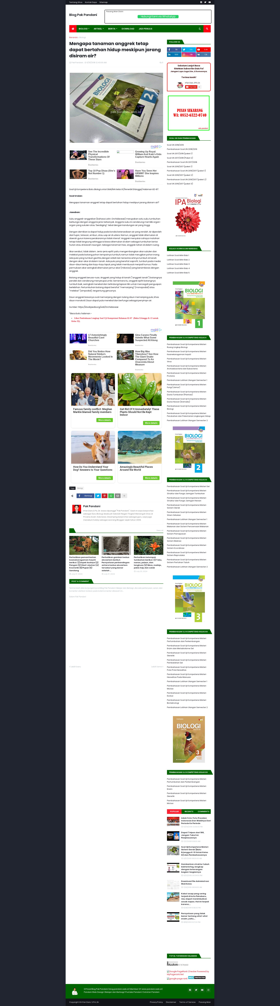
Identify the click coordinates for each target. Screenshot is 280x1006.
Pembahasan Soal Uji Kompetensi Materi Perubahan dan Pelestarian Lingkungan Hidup (189, 415)
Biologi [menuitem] (83, 28)
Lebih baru (76, 666)
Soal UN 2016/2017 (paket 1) (179, 166)
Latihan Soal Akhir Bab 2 (178, 259)
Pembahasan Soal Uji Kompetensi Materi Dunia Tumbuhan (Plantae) (186, 393)
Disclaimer (171, 1002)
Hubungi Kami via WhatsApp (158, 16)
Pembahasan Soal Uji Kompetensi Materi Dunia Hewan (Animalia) (186, 400)
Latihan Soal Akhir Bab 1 (178, 255)
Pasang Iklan (205, 1002)
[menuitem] (73, 28)
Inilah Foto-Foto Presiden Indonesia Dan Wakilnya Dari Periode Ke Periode (196, 821)
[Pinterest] (104, 495)
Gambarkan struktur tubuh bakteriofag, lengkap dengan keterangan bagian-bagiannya (195, 868)
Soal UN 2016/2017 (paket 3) (180, 183)
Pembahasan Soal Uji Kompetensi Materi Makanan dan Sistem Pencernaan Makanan (188, 525)
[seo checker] (177, 978)
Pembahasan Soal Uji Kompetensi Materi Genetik (186, 654)
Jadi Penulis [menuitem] (145, 28)
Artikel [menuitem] (98, 28)
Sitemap (103, 2)
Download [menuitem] (128, 28)
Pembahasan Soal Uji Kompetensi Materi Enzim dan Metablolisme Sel (186, 647)
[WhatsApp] (111, 495)
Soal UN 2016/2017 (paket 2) (180, 175)
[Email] (118, 495)
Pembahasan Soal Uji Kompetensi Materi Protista (186, 374)
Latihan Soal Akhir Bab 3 (178, 264)
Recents (189, 811)
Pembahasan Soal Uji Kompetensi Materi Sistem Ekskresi (186, 539)
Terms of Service (187, 1002)
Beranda (73, 37)
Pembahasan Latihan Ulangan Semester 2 (187, 420)
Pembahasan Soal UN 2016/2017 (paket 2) (186, 179)
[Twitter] (98, 495)
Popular (174, 811)
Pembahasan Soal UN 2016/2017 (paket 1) (186, 170)
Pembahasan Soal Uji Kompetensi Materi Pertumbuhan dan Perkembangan (186, 640)
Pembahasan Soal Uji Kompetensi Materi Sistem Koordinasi (186, 546)
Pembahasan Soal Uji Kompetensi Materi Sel (188, 486)
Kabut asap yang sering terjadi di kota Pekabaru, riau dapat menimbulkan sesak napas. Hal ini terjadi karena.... (195, 899)
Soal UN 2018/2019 (175, 145)
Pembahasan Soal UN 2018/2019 (182, 149)
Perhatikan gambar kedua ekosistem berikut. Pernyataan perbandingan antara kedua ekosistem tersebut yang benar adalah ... (116, 564)
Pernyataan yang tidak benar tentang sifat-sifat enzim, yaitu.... (194, 916)
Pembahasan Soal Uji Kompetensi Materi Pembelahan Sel (186, 661)
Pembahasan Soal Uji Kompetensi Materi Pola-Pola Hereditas (186, 668)
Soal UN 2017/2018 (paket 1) (179, 153)
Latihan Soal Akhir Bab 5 (178, 272)
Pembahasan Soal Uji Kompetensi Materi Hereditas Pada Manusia (186, 676)
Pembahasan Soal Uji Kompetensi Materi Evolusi (186, 694)
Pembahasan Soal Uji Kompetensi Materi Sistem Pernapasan (186, 532)
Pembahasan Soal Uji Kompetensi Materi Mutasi (186, 687)
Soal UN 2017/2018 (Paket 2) (180, 158)
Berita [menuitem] (111, 28)
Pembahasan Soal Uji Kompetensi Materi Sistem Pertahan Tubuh (186, 561)
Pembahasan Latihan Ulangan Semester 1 (187, 380)
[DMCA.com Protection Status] (197, 978)
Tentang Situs (75, 2)
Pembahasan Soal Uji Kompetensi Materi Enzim (186, 787)
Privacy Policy (156, 1002)
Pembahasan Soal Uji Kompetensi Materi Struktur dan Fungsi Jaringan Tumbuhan (186, 492)
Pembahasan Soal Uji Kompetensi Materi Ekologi (186, 407)
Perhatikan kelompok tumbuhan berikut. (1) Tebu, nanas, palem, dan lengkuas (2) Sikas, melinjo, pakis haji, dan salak (148, 562)
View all (159, 530)
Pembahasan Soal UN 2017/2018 (182, 162)
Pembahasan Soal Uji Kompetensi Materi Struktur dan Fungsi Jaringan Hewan (186, 499)
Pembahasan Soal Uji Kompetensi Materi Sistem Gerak (186, 506)
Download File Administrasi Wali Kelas (195, 882)
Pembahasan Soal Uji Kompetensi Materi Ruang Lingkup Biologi (186, 346)
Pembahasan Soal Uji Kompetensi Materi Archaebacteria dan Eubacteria (186, 367)
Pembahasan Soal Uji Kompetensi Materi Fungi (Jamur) (186, 386)
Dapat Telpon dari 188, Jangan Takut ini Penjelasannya (192, 835)
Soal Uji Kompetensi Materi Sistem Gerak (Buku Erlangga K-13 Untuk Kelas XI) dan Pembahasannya (194, 851)
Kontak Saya (91, 2)
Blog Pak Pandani (83, 15)
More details (104, 420)
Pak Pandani (91, 506)
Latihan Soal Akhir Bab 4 (178, 268)
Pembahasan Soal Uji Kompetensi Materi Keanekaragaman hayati (186, 353)
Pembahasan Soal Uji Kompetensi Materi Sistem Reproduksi (186, 554)
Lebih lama (156, 666)
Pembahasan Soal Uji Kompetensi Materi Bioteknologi (186, 701)
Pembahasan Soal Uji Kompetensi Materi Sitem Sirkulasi (186, 513)
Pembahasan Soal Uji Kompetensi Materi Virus (186, 360)
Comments (203, 811)
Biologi (82, 37)
